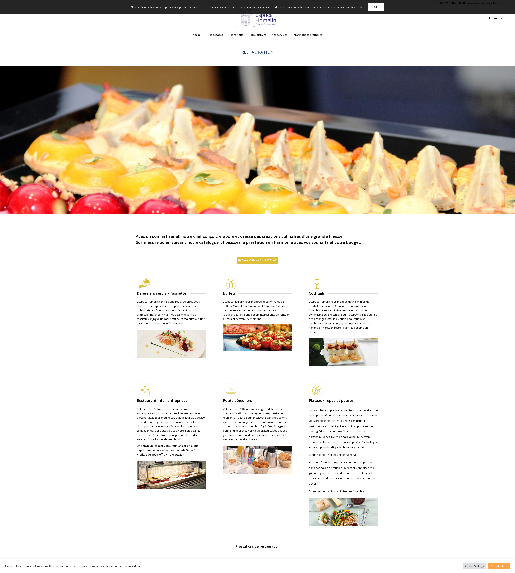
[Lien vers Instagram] (502, 18)
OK (376, 7)
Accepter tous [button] (499, 566)
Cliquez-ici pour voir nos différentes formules (336, 491)
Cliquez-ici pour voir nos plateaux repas (333, 455)
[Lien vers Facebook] (490, 18)
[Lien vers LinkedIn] (496, 18)
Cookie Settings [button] (474, 566)
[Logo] (257, 18)
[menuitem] (197, 35)
